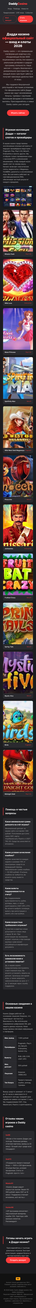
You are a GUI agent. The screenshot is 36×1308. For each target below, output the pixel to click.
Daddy (18, 3)
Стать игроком (23, 19)
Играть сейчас (18, 113)
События (29, 13)
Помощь (16, 9)
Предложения (9, 13)
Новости (24, 9)
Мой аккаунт (8, 19)
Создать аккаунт (18, 1260)
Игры (10, 9)
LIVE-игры (20, 13)
